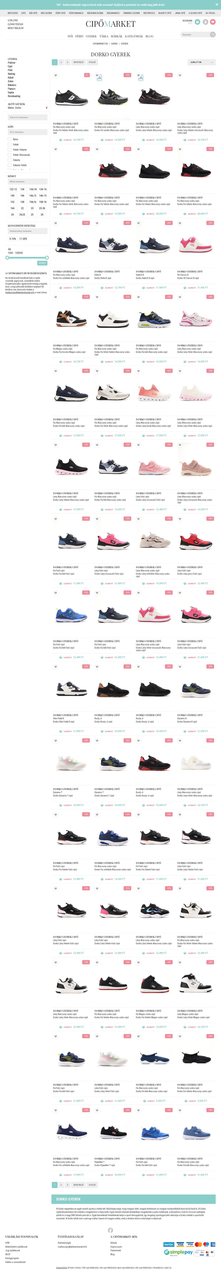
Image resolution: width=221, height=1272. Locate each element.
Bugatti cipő (165, 13)
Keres (42, 263)
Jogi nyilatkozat (12, 1250)
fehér (16, 144)
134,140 (33, 189)
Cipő (10, 66)
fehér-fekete (20, 149)
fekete (16, 160)
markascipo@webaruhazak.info (19, 292)
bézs (15, 139)
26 (42, 214)
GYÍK (7, 1243)
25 (32, 214)
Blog (149, 36)
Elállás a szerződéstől (15, 1262)
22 (22, 208)
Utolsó (92, 62)
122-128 (13, 189)
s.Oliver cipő (195, 13)
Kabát (11, 77)
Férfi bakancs (76, 13)
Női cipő (33, 13)
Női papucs (149, 13)
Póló (10, 70)
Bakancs (12, 85)
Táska (103, 36)
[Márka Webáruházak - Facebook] (110, 1230)
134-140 (43, 189)
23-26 (42, 208)
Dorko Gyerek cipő (65, 123)
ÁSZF (7, 1254)
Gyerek (91, 36)
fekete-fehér (20, 165)
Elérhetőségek (15, 24)
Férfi (79, 36)
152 (12, 202)
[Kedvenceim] (213, 22)
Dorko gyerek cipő (107, 271)
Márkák (116, 36)
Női (70, 36)
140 (12, 195)
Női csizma (46, 13)
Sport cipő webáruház (125, 1268)
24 (12, 214)
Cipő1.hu (168, 1268)
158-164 (43, 202)
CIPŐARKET (111, 23)
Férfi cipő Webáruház (90, 1268)
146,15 (32, 195)
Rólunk (113, 1243)
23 (32, 208)
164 (12, 208)
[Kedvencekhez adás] (55, 75)
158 (22, 202)
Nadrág (11, 73)
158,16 (32, 202)
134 (22, 189)
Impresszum (116, 1246)
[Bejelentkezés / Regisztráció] (205, 22)
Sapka (11, 92)
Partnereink (115, 1250)
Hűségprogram (12, 1258)
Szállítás (13, 20)
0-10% (13, 238)
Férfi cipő (60, 13)
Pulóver (12, 62)
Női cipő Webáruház (108, 1268)
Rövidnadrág (14, 96)
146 (22, 195)
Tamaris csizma (131, 13)
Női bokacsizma (95, 13)
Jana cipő (180, 13)
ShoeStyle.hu (158, 1268)
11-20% (23, 238)
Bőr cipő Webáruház (144, 1268)
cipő (23, 13)
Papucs (11, 88)
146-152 (43, 195)
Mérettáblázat (16, 28)
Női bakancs (113, 13)
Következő (78, 62)
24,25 (22, 214)
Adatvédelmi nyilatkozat (16, 1246)
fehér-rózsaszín (21, 154)
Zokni (10, 81)
